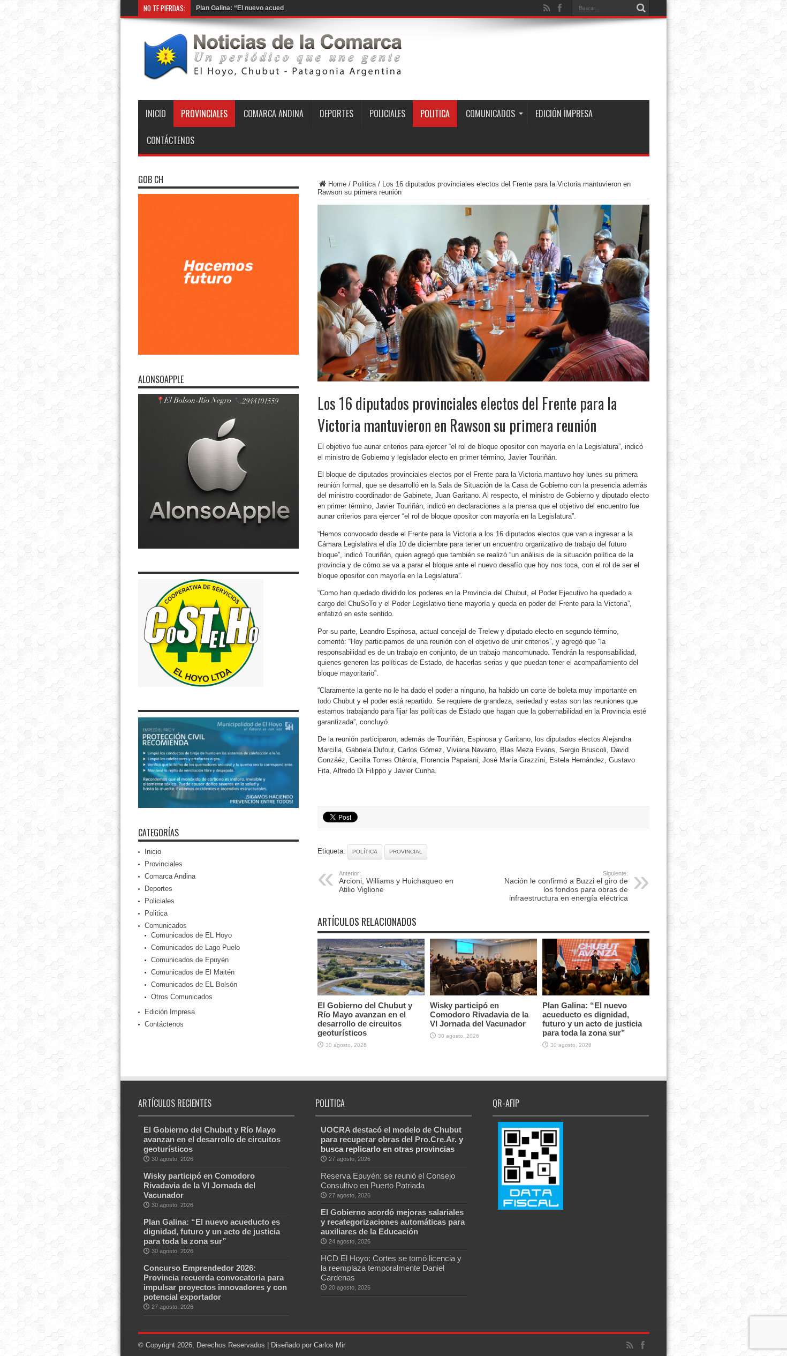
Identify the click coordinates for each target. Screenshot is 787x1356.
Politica (435, 113)
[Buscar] (641, 8)
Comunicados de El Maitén (192, 972)
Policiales (387, 113)
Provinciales (204, 113)
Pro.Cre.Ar (435, 1139)
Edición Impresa (564, 113)
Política (364, 852)
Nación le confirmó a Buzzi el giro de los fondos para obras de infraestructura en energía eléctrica (566, 886)
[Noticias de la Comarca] (272, 73)
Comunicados (490, 113)
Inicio (156, 113)
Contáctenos (170, 140)
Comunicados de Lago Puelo (195, 947)
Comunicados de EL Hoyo (191, 935)
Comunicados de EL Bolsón (194, 984)
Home (337, 184)
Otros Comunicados (182, 997)
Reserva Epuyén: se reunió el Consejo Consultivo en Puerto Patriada (388, 1180)
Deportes (336, 113)
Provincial (405, 852)
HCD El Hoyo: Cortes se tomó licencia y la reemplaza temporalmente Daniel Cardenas (391, 1268)
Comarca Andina (274, 113)
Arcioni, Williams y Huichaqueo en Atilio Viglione (396, 882)
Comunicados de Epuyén (190, 960)
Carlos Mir (329, 1345)
